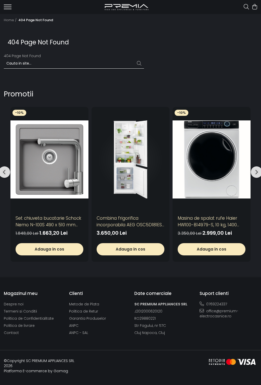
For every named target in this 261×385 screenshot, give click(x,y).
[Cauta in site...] (246, 7)
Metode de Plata (84, 304)
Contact (11, 332)
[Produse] (7, 8)
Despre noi (13, 304)
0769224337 (216, 304)
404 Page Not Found (35, 20)
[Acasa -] (126, 7)
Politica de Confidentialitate (29, 318)
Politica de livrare (19, 325)
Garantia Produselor (87, 318)
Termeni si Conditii (20, 311)
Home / (11, 20)
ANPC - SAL (78, 332)
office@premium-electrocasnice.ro (219, 313)
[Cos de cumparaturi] (254, 7)
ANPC (74, 325)
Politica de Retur (83, 311)
